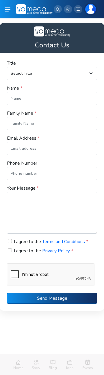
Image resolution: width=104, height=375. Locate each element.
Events (87, 368)
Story (36, 368)
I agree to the (51, 242)
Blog (53, 368)
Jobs (70, 368)
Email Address (23, 138)
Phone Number (22, 163)
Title (11, 63)
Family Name (21, 113)
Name (14, 88)
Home (18, 368)
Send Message (52, 298)
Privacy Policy (56, 251)
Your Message (23, 188)
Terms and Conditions (63, 242)
